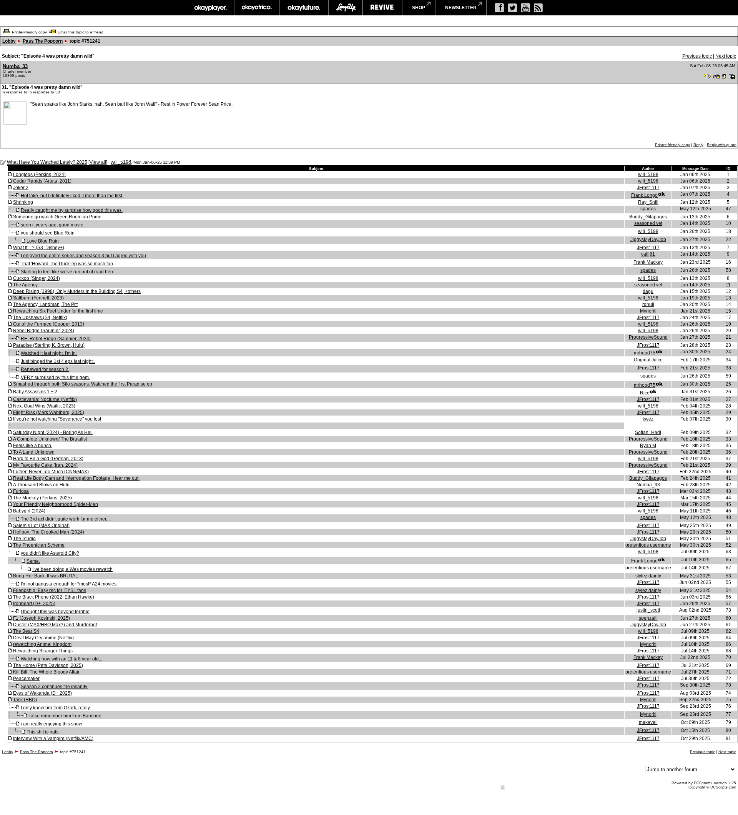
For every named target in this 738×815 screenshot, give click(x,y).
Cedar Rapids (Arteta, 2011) (42, 181)
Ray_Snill (648, 202)
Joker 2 (20, 187)
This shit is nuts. (43, 732)
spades (648, 208)
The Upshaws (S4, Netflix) (40, 317)
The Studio (24, 538)
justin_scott (648, 610)
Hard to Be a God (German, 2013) (48, 458)
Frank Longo (644, 195)
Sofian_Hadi (648, 432)
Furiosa (21, 491)
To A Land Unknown (34, 452)
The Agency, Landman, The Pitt (45, 304)
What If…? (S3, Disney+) (38, 247)
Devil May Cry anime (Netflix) (43, 637)
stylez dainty (648, 576)
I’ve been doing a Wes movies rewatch (72, 569)
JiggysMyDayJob (648, 239)
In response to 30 (44, 92)
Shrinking (23, 202)
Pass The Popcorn (43, 41)
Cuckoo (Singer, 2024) (36, 278)
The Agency (25, 285)
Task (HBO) (25, 699)
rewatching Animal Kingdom (42, 644)
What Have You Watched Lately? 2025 (47, 162)
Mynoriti (648, 311)
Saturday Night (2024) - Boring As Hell (53, 432)
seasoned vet (648, 223)
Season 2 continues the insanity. (54, 686)
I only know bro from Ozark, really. (56, 707)
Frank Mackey (648, 262)
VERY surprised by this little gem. (55, 377)
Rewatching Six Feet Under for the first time (58, 311)
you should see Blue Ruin (48, 233)
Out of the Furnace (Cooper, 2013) (48, 324)
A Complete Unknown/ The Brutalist (50, 439)
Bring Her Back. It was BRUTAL (45, 576)
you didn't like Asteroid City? (50, 553)
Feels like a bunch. (32, 445)
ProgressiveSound (648, 337)
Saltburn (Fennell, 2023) (38, 298)
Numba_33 (15, 66)
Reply (698, 145)
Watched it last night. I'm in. (49, 353)
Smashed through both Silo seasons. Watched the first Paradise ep (82, 384)
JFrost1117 (648, 187)
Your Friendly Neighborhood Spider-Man (55, 504)
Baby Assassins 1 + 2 (35, 391)
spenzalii (648, 618)
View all (98, 162)
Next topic (725, 56)
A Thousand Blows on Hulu (41, 484)
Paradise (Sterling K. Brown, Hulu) (49, 345)
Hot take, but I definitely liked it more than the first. (72, 195)
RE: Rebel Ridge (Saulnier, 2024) (56, 338)
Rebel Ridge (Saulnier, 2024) (43, 330)
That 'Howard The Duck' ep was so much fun (67, 263)
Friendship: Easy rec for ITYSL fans (49, 590)
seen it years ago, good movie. (53, 225)
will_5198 (121, 162)
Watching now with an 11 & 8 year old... (61, 659)
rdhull (648, 304)
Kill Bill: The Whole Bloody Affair (46, 672)
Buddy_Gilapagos (648, 217)
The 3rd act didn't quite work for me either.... (66, 519)
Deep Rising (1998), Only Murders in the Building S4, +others (77, 291)
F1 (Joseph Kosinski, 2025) (41, 618)
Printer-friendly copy (29, 32)
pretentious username (648, 545)
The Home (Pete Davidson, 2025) (48, 665)
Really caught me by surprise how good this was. (72, 210)
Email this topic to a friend (80, 32)
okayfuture (304, 7)
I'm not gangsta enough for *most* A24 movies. (69, 584)
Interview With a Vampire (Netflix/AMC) (53, 738)
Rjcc (644, 393)
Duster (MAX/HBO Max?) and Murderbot (55, 624)
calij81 (648, 254)
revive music (382, 7)
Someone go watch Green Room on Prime (57, 217)
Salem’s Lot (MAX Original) (41, 525)
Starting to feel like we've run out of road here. (68, 271)
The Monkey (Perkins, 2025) (42, 498)
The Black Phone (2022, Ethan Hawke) (53, 597)
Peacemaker (26, 678)
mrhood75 (644, 353)
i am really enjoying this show (51, 724)
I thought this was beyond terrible (55, 611)
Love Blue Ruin (43, 241)
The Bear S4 (26, 631)
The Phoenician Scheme (39, 545)
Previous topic (697, 56)
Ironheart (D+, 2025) (34, 603)
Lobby (9, 41)
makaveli (648, 722)
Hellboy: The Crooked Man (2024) (48, 532)
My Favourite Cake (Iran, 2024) (45, 465)
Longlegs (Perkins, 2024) (39, 174)
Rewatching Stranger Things (43, 651)
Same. (33, 561)
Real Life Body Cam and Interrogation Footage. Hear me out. (76, 478)
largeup (345, 7)
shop (418, 7)
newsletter (461, 7)
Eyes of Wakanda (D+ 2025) (42, 693)
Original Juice (648, 360)
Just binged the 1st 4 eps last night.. (58, 361)
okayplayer (210, 7)
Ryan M (648, 445)
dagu (648, 291)
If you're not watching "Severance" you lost (57, 419)
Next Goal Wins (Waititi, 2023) (44, 406)
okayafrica (256, 7)
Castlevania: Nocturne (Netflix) (45, 399)
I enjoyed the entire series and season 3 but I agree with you (83, 255)
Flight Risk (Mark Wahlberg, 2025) (48, 412)
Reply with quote (721, 145)
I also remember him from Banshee (64, 716)
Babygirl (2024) (29, 511)
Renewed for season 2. (45, 369)
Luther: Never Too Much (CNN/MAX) (51, 471)
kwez (648, 419)
